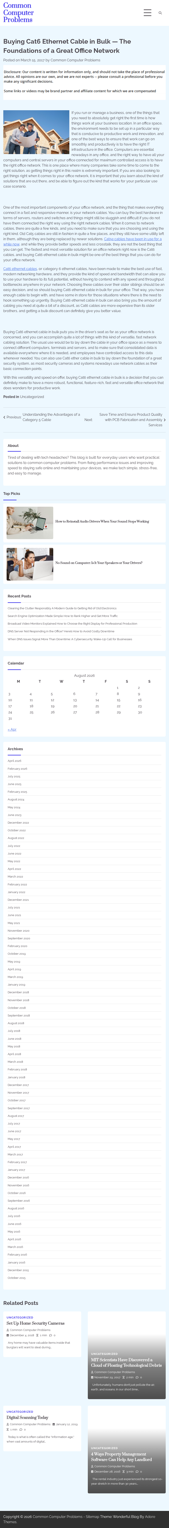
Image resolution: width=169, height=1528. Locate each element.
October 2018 (17, 1007)
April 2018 (14, 1054)
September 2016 (19, 1200)
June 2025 (14, 784)
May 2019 (14, 961)
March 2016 (15, 1247)
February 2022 (17, 884)
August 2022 (16, 838)
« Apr (12, 729)
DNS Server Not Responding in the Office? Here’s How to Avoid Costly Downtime (61, 631)
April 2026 (14, 760)
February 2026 (17, 768)
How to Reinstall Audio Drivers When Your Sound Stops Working (102, 522)
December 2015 (18, 1270)
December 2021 (18, 899)
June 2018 (14, 1038)
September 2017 (19, 1108)
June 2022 (14, 853)
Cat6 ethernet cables (20, 269)
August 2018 (16, 1023)
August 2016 (16, 1208)
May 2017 (14, 1139)
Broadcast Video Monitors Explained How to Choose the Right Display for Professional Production (72, 623)
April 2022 (14, 869)
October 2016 (17, 1193)
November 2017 (18, 1092)
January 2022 (16, 892)
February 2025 (17, 791)
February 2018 (17, 1069)
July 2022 (14, 846)
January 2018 (16, 1077)
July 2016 (14, 1216)
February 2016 (17, 1254)
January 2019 (16, 984)
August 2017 (16, 1116)
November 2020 (18, 930)
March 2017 (15, 1154)
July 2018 (14, 1030)
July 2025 (14, 776)
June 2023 (14, 815)
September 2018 (19, 1015)
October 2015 (17, 1277)
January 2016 (16, 1262)
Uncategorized (32, 397)
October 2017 (17, 1100)
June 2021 (14, 915)
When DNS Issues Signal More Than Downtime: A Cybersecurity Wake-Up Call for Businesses (70, 639)
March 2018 (15, 1061)
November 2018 (18, 1000)
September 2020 (19, 938)
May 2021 (14, 923)
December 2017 (18, 1085)
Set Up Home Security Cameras (35, 1323)
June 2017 (14, 1131)
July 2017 (14, 1123)
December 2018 (18, 992)
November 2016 (18, 1185)
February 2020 (17, 946)
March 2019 (15, 977)
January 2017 (16, 1169)
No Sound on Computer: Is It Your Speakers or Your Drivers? (98, 563)
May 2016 (14, 1231)
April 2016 (14, 1239)
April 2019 (14, 969)
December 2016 (18, 1177)
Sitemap (92, 1517)
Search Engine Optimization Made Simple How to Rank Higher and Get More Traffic (63, 616)
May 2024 (14, 807)
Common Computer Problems (18, 13)
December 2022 (18, 822)
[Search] (160, 13)
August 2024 (16, 799)
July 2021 (14, 907)
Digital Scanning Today (27, 1417)
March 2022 (15, 876)
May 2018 (14, 1046)
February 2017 (17, 1162)
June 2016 (14, 1224)
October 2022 (17, 830)
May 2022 (14, 861)
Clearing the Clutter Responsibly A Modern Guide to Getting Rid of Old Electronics (62, 608)
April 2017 (14, 1146)
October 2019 (17, 953)
